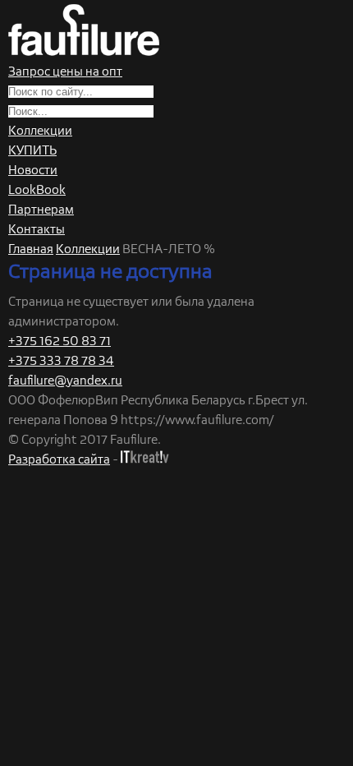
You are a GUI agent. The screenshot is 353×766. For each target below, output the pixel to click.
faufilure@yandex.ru (65, 381)
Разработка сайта (59, 460)
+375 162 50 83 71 (59, 341)
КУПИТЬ (32, 151)
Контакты (36, 230)
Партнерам (41, 210)
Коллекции (40, 131)
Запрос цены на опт (65, 72)
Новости (32, 170)
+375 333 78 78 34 (61, 361)
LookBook (37, 190)
